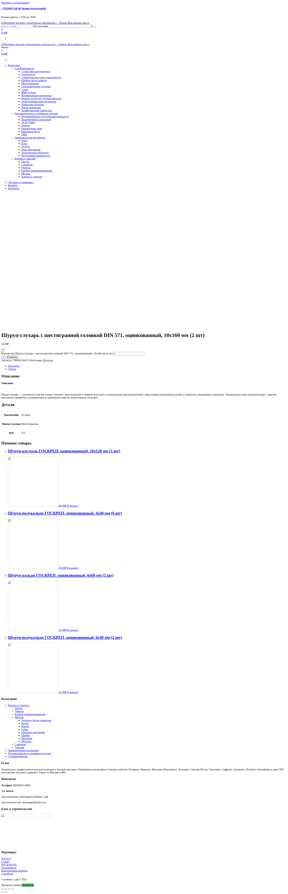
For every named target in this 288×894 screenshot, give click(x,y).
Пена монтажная (30, 149)
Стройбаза (7, 873)
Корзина (13, 185)
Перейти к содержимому (15, 2)
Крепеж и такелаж (25, 158)
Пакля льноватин (31, 107)
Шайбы (25, 735)
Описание (14, 366)
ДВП (24, 134)
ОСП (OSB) (28, 122)
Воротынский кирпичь (14, 870)
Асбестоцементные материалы (38, 101)
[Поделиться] (6, 888)
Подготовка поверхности (35, 155)
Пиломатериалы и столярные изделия (36, 113)
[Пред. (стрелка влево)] (2, 891)
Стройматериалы (24, 68)
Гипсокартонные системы (36, 86)
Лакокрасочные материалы (30, 137)
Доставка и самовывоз (21, 182)
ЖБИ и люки (28, 92)
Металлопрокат (30, 83)
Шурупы (48, 360)
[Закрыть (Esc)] (2, 888)
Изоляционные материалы (36, 95)
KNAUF (6, 858)
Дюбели (25, 167)
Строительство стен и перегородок (41, 77)
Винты (25, 726)
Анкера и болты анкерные (36, 720)
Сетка (24, 89)
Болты (24, 723)
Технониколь (8, 867)
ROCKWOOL (9, 864)
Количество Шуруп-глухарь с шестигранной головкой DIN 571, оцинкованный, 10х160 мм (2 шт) (57, 353)
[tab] (147, 366)
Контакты (13, 188)
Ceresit (5, 861)
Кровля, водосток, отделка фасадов (41, 98)
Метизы (25, 173)
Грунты (25, 146)
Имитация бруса (30, 131)
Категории (14, 65)
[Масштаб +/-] (12, 888)
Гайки (24, 729)
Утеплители (28, 74)
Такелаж (19, 747)
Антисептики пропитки (35, 152)
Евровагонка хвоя (31, 128)
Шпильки (26, 738)
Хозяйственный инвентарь (36, 110)
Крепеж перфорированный (36, 170)
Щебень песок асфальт (34, 80)
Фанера (25, 125)
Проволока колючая (32, 104)
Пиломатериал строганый (36, 119)
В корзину (12, 357)
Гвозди (25, 161)
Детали (12, 369)
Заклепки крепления (33, 732)
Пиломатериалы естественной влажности (45, 116)
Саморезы (27, 164)
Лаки (24, 140)
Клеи (24, 143)
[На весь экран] (9, 888)
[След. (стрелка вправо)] (6, 891)
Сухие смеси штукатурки (35, 71)
